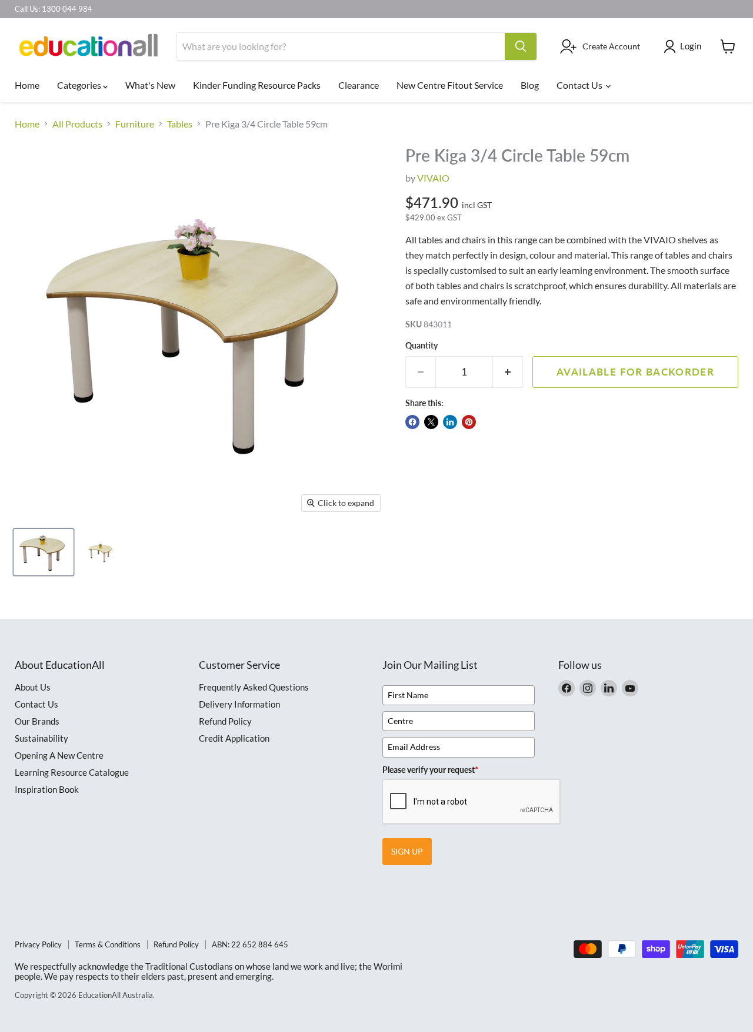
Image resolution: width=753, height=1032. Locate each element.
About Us (33, 687)
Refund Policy (225, 721)
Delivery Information (239, 704)
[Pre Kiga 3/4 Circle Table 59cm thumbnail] (44, 552)
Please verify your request (430, 770)
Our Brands (37, 721)
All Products (77, 124)
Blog (530, 85)
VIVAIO (433, 177)
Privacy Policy (38, 944)
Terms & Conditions (108, 944)
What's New (150, 85)
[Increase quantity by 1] (508, 372)
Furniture (134, 124)
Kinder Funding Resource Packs (257, 85)
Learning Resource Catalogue (72, 772)
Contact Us (580, 85)
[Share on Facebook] (412, 422)
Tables (179, 124)
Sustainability (41, 738)
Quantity (421, 345)
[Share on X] (431, 422)
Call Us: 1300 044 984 (53, 9)
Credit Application (234, 738)
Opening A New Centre (59, 755)
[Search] (521, 46)
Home (27, 85)
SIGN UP (407, 851)
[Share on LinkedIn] (450, 422)
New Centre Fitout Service (450, 85)
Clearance (358, 85)
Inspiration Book (47, 789)
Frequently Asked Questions (254, 687)
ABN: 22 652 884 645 (250, 944)
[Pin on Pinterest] (469, 422)
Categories (80, 85)
